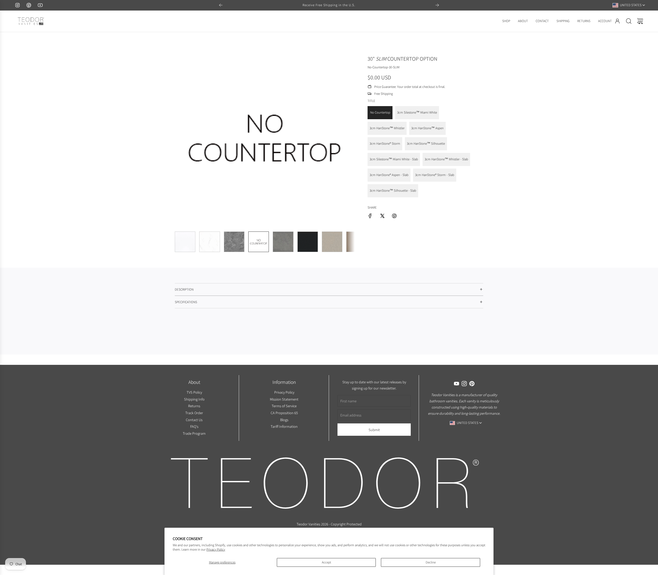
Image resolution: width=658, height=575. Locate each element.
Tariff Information (284, 426)
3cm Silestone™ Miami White (417, 112)
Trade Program (194, 433)
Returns (194, 405)
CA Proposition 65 (284, 412)
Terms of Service (284, 405)
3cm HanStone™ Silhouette (426, 143)
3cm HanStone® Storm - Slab (434, 175)
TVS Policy (194, 392)
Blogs (284, 419)
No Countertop (380, 112)
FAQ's (194, 426)
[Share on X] (382, 216)
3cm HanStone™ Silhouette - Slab (393, 190)
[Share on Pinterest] (394, 216)
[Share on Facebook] (370, 216)
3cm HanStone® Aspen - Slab (389, 175)
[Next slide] (437, 5)
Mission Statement (284, 398)
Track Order (194, 412)
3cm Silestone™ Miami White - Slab (394, 159)
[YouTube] (40, 5)
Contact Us (194, 419)
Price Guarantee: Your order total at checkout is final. (409, 86)
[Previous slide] (221, 5)
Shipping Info (194, 398)
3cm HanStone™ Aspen (427, 128)
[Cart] (640, 21)
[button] (187, 137)
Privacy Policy (215, 549)
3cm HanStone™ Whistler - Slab (446, 159)
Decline (431, 562)
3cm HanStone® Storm (385, 143)
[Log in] (617, 21)
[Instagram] (17, 5)
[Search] (628, 21)
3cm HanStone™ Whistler (387, 128)
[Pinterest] (28, 5)
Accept (326, 562)
